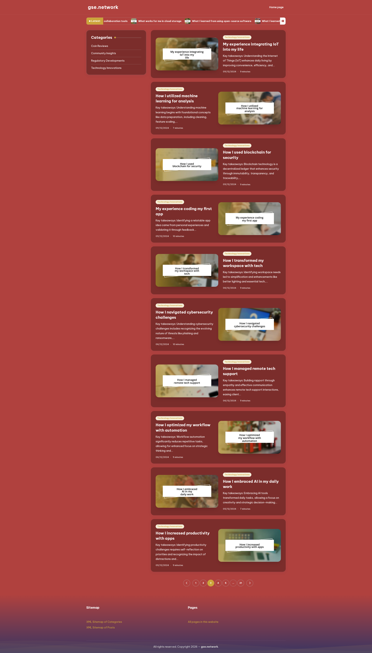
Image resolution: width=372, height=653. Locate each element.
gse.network (103, 7)
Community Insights (103, 53)
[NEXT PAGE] (249, 583)
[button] (186, 583)
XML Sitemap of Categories (104, 622)
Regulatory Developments (108, 60)
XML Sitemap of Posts (100, 627)
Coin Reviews (99, 46)
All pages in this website (203, 622)
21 (240, 583)
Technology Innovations (237, 37)
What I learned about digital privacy (254, 21)
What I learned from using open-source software (191, 21)
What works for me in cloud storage (129, 21)
